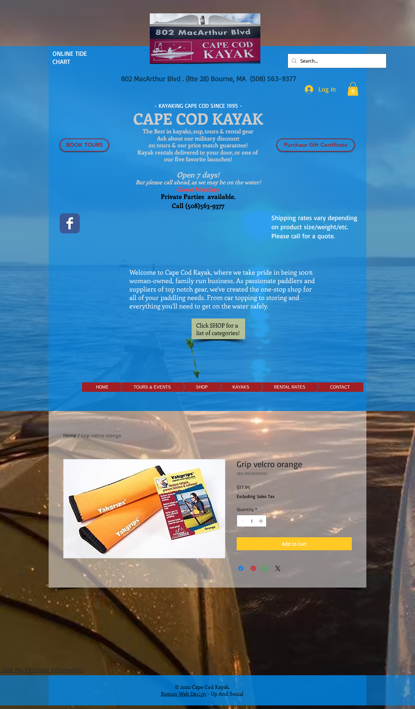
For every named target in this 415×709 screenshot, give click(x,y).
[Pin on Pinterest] (253, 568)
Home (69, 435)
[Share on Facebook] (241, 568)
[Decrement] (242, 521)
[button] (353, 89)
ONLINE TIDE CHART (70, 57)
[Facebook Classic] (70, 223)
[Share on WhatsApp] (265, 568)
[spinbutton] (251, 521)
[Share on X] (278, 568)
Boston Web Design (183, 693)
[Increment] (261, 521)
